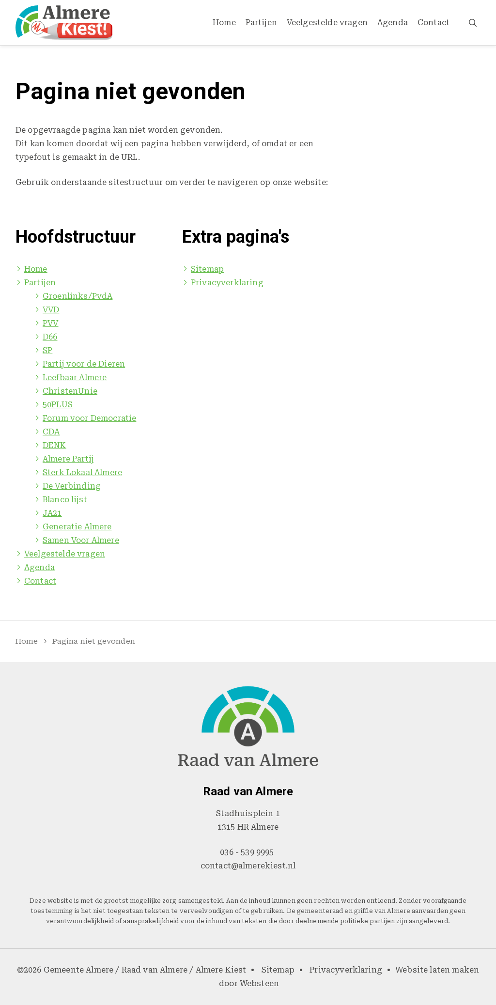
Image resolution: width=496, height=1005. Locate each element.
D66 (50, 336)
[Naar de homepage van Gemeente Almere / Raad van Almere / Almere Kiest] (64, 22)
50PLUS (58, 404)
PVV (50, 323)
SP (47, 350)
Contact (434, 22)
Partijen (261, 22)
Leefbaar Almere (75, 377)
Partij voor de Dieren (84, 364)
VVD (51, 309)
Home (224, 22)
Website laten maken (437, 969)
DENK (54, 445)
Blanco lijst (65, 499)
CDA (51, 431)
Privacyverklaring (227, 282)
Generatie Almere (77, 526)
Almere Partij (68, 459)
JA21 (52, 513)
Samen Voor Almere (81, 540)
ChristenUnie (70, 391)
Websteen (259, 983)
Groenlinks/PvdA (77, 296)
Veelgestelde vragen (327, 22)
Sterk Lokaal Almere (82, 472)
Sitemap (207, 269)
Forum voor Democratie (89, 418)
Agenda (392, 22)
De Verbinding (72, 486)
